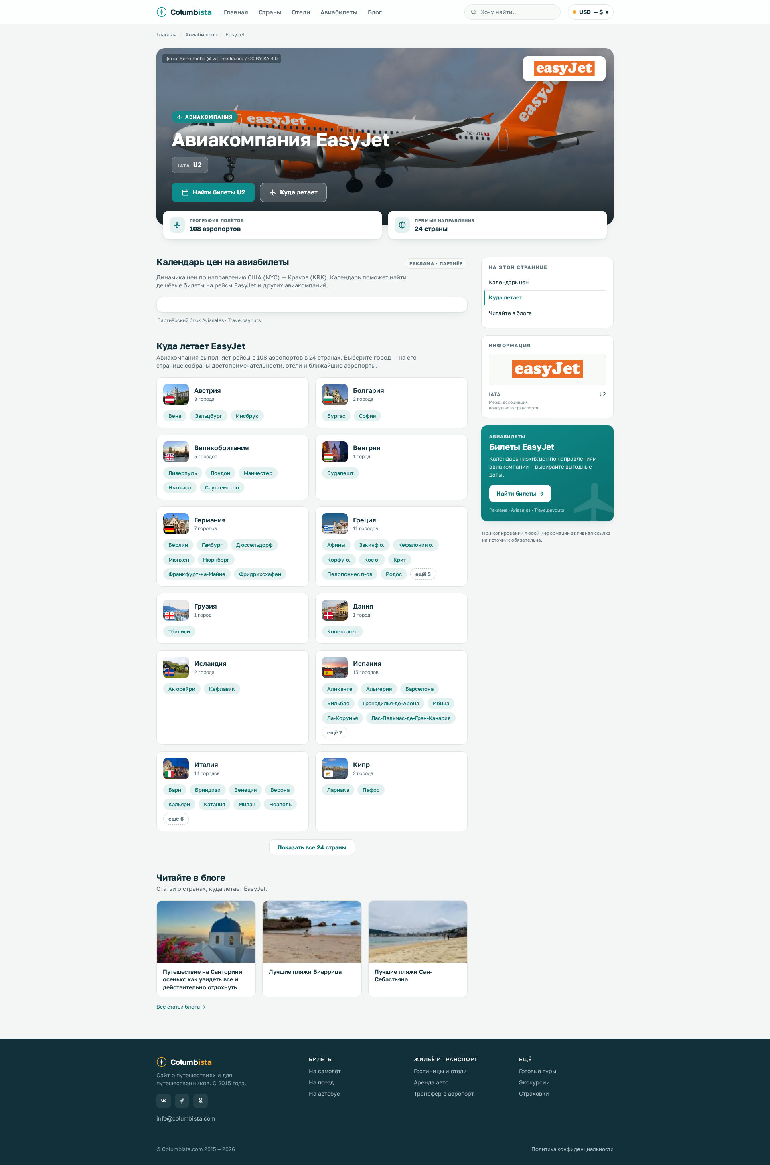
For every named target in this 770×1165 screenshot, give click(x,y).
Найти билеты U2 (218, 192)
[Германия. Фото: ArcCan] (176, 523)
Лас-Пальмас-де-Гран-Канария (410, 718)
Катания (214, 804)
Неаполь (280, 804)
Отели (301, 12)
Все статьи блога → (181, 1006)
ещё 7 (334, 732)
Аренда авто (431, 1082)
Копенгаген (342, 631)
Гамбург (212, 545)
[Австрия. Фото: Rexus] (176, 394)
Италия (206, 764)
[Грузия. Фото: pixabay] (176, 610)
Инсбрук (247, 416)
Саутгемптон (222, 487)
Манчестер (258, 473)
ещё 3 (423, 574)
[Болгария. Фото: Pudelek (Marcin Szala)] (335, 394)
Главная (236, 12)
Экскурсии (534, 1082)
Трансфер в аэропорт (444, 1093)
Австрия (207, 390)
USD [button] (593, 11)
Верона (280, 790)
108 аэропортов (215, 229)
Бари (174, 790)
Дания (363, 606)
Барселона (419, 689)
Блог (375, 12)
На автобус (324, 1093)
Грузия (205, 606)
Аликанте (340, 689)
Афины (336, 545)
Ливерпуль (182, 473)
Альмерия (379, 689)
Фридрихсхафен (260, 574)
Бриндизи (208, 790)
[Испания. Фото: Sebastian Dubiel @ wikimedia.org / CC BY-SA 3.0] (335, 667)
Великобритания (221, 448)
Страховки (534, 1093)
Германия (210, 520)
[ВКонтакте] (163, 1101)
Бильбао (338, 703)
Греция (364, 520)
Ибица (441, 703)
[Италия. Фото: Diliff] (176, 768)
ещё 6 (176, 818)
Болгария (368, 390)
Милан (247, 804)
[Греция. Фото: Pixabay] (335, 523)
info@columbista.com (185, 1118)
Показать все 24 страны (312, 847)
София (367, 416)
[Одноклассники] (200, 1101)
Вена (174, 416)
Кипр (361, 764)
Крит (399, 559)
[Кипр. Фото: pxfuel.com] (335, 768)
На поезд (321, 1082)
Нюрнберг (216, 559)
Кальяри (179, 804)
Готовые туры (537, 1071)
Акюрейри (181, 689)
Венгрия (367, 448)
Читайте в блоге (510, 313)
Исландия (210, 663)
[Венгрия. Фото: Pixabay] (335, 451)
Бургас (336, 416)
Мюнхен (178, 559)
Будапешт (340, 473)
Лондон (220, 473)
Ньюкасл (179, 487)
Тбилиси (179, 631)
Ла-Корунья (342, 718)
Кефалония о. (416, 545)
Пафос (371, 790)
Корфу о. (339, 559)
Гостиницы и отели (440, 1071)
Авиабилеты (338, 12)
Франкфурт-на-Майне (196, 574)
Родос (394, 574)
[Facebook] (182, 1101)
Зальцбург (208, 416)
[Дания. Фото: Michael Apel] (335, 610)
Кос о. (372, 559)
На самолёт (325, 1071)
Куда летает (299, 192)
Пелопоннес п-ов (349, 574)
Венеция (245, 790)
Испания (367, 663)
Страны (270, 12)
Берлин (178, 545)
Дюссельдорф (254, 545)
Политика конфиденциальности (572, 1149)
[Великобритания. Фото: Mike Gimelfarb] (176, 451)
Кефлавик (222, 689)
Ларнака (338, 790)
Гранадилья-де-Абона (391, 703)
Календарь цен (509, 282)
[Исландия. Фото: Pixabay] (176, 667)
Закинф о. (372, 545)
